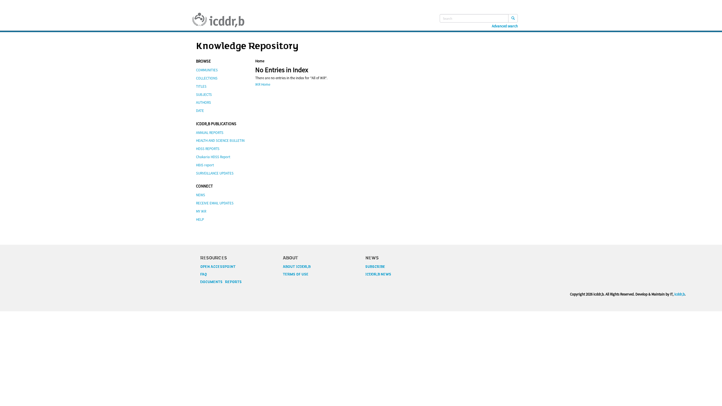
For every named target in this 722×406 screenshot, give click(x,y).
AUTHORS (203, 102)
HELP (200, 219)
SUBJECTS (204, 94)
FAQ (203, 274)
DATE (200, 110)
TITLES (201, 86)
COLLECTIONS (206, 78)
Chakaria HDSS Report (213, 157)
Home (259, 61)
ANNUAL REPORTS (209, 132)
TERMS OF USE (296, 274)
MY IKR (201, 211)
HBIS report (205, 165)
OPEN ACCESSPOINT (217, 266)
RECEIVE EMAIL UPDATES (215, 203)
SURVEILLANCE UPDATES (215, 173)
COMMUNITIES (207, 70)
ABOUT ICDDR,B (297, 266)
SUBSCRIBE (375, 266)
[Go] (513, 18)
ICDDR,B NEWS (378, 274)
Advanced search (505, 26)
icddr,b (679, 294)
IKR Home (262, 84)
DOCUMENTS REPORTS (221, 282)
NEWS (200, 195)
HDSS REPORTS (207, 148)
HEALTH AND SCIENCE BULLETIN (220, 140)
